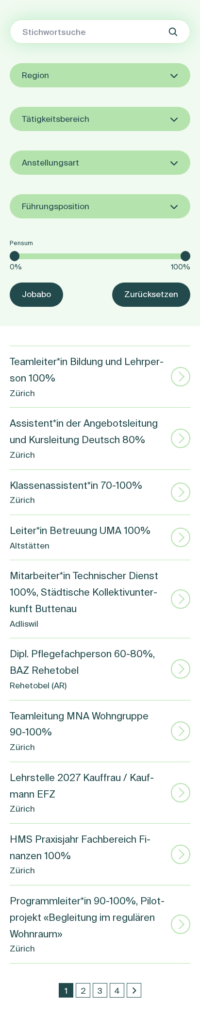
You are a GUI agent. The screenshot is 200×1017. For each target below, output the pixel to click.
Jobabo (36, 294)
